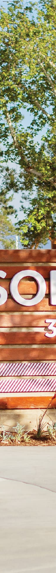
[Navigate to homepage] (5, 1)
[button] (52, 1)
